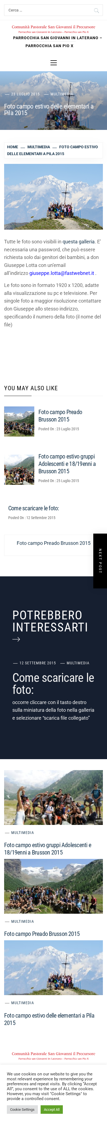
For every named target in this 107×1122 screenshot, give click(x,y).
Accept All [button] (52, 1109)
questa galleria (79, 241)
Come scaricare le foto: (33, 508)
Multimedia (61, 94)
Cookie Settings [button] (22, 1109)
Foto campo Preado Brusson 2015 (42, 933)
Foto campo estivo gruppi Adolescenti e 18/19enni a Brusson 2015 (67, 464)
